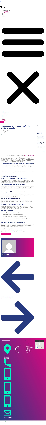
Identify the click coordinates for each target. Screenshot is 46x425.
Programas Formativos (6, 10)
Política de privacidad (29, 347)
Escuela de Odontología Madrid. (29, 155)
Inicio (3, 9)
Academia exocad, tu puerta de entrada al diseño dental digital (40, 147)
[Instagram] (3, 7)
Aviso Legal (28, 348)
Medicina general (6, 12)
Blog (2, 15)
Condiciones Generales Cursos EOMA (29, 346)
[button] (23, 64)
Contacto (3, 16)
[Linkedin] (1, 7)
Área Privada (4, 17)
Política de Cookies (29, 344)
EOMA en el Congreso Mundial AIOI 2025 (41, 143)
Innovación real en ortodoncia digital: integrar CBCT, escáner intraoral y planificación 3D (41, 138)
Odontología (6, 11)
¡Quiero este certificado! (6, 233)
